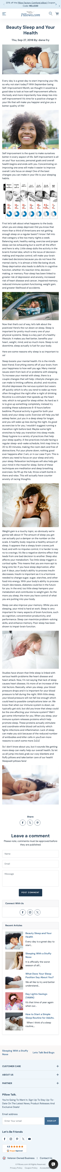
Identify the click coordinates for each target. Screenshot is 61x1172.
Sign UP (51, 1121)
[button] (56, 4)
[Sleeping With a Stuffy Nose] (14, 961)
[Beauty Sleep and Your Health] (14, 940)
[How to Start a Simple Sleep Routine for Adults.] (14, 1021)
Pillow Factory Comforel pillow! (33, 2)
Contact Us (46, 1158)
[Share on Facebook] (23, 823)
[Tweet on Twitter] (30, 823)
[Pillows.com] (30, 13)
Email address (10, 1114)
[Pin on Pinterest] (37, 823)
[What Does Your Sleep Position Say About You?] (14, 981)
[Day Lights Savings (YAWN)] (14, 1001)
